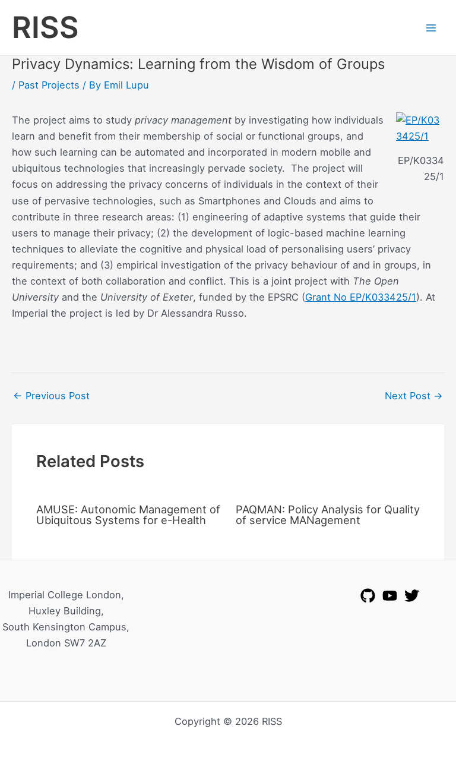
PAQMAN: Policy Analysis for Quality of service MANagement (328, 514)
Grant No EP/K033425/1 (360, 297)
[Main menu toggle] (430, 27)
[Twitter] (411, 595)
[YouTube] (389, 595)
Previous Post (51, 395)
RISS (45, 27)
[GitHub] (367, 595)
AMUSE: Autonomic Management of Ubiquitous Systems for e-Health (128, 514)
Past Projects (49, 85)
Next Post (414, 395)
